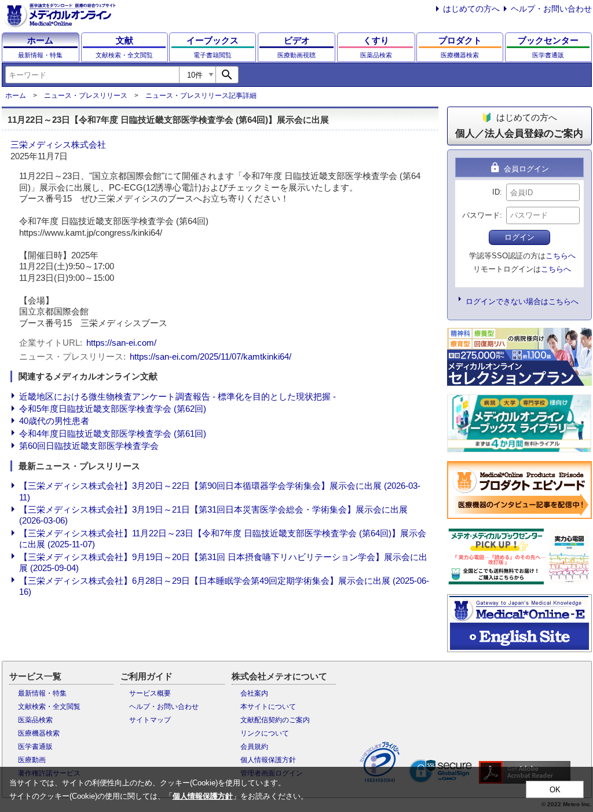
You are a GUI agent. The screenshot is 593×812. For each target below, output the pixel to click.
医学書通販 (35, 746)
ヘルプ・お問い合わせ (551, 8)
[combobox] (92, 74)
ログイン (519, 237)
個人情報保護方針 (268, 760)
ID (496, 192)
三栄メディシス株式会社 (58, 144)
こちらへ (561, 255)
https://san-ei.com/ (121, 343)
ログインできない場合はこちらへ (522, 301)
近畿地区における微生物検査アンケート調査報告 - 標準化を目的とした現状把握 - (177, 396)
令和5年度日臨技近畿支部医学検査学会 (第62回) (112, 409)
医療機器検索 (39, 733)
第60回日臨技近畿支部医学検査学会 (89, 446)
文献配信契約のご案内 (275, 720)
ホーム (15, 96)
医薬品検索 (35, 720)
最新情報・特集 (42, 693)
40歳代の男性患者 (54, 421)
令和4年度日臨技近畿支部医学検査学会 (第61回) (112, 433)
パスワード (481, 215)
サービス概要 (150, 693)
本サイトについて (268, 707)
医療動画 (32, 760)
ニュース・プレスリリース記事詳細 (201, 96)
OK (555, 789)
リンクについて (264, 733)
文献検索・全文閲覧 (49, 707)
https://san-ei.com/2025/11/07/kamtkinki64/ (210, 356)
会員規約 (254, 746)
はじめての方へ (471, 8)
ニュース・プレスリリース (85, 96)
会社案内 (254, 693)
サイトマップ (150, 720)
